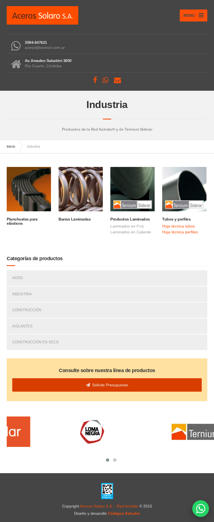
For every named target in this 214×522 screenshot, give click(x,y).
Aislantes (22, 326)
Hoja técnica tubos (178, 226)
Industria (22, 294)
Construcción (26, 310)
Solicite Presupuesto (109, 385)
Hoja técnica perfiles (180, 232)
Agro (17, 278)
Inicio (11, 147)
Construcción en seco (35, 342)
